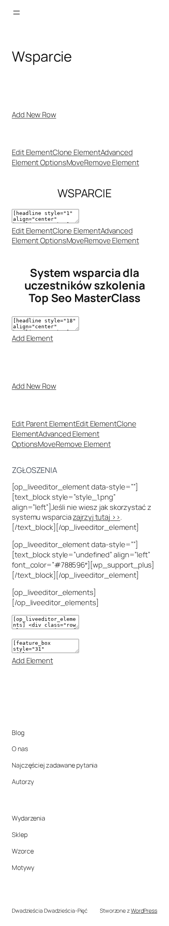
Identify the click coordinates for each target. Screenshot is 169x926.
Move (75, 162)
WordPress (144, 910)
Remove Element (111, 162)
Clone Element (77, 152)
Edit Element (32, 152)
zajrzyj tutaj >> (96, 517)
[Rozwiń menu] (16, 12)
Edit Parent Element (44, 423)
